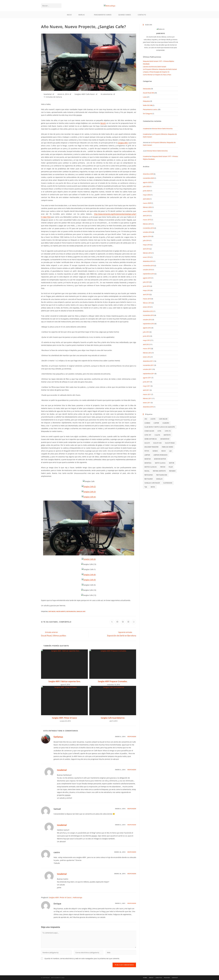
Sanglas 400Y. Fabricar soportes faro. (64, 681)
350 (146, 419)
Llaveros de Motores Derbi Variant (154, 67)
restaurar (149, 479)
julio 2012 (146, 332)
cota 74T (148, 435)
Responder (132, 736)
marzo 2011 (147, 394)
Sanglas (159, 479)
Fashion (167, 977)
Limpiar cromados (160, 455)
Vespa (153, 487)
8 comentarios (107, 94)
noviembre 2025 (148, 178)
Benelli (103, 123)
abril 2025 (146, 199)
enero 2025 (147, 211)
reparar (172, 471)
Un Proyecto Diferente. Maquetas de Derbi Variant (160, 69)
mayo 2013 (146, 290)
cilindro (166, 423)
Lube (144, 97)
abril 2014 (146, 249)
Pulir (171, 467)
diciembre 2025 (148, 174)
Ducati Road (170, 443)
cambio (147, 423)
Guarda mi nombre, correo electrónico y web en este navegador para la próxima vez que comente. (82, 958)
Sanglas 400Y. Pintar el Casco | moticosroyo (65, 897)
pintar (162, 467)
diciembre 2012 (148, 311)
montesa (148, 463)
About (151, 977)
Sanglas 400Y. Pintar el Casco (64, 718)
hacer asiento (61, 611)
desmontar (164, 439)
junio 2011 (146, 382)
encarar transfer (151, 447)
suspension (167, 483)
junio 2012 (146, 336)
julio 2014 (146, 240)
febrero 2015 (147, 224)
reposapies (149, 475)
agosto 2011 (147, 378)
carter (156, 423)
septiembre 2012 (148, 324)
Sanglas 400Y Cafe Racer (85, 94)
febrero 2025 (147, 207)
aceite (153, 419)
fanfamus (58, 736)
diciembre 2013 (148, 261)
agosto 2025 (147, 182)
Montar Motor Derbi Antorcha (162, 128)
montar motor (160, 459)
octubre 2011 (147, 369)
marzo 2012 (147, 348)
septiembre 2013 (148, 274)
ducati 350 (157, 443)
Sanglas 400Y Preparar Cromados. (112, 681)
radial (147, 471)
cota (159, 431)
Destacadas (147, 89)
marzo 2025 (147, 203)
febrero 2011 (147, 398)
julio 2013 (146, 282)
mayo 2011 (146, 386)
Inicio (163, 451)
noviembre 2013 (148, 265)
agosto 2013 (147, 278)
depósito (167, 435)
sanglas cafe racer (152, 483)
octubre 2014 (147, 232)
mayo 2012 (146, 340)
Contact (175, 977)
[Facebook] (173, 6)
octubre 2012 (147, 319)
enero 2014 (147, 257)
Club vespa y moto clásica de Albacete (160, 427)
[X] (170, 6)
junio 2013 (146, 286)
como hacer (149, 431)
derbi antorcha (151, 439)
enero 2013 (147, 307)
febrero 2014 (147, 253)
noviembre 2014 (148, 228)
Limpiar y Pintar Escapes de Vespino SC (156, 72)
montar (148, 459)
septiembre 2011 (148, 374)
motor (171, 463)
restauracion (71, 611)
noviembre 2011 (148, 365)
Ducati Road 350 (148, 93)
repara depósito (159, 471)
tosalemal (48, 94)
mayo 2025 (146, 195)
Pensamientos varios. (150, 109)
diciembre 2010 (148, 407)
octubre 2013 (147, 270)
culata (157, 435)
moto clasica (160, 463)
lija (170, 451)
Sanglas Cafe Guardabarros (113, 718)
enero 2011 (147, 403)
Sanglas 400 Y (123, 143)
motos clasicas (151, 467)
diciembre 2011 (148, 361)
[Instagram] (176, 6)
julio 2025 (146, 186)
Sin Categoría (147, 114)
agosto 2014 (147, 236)
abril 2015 (146, 216)
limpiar (147, 455)
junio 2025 (146, 191)
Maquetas (146, 101)
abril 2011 (146, 390)
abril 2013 (146, 294)
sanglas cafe (80, 611)
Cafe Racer (51, 611)
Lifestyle (158, 977)
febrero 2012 (147, 353)
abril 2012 (146, 344)
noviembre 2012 (148, 315)
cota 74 (168, 431)
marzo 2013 (147, 299)
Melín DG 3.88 (147, 105)
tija (146, 487)
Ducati (147, 443)
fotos (147, 451)
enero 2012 (147, 357)
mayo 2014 (146, 245)
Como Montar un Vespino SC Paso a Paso (157, 75)
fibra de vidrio (167, 447)
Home (145, 977)
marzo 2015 (147, 220)
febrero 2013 (147, 303)
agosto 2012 (147, 328)
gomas (155, 451)
